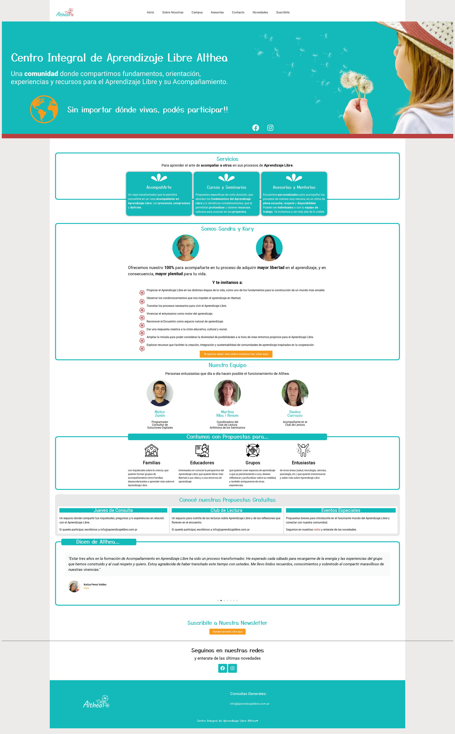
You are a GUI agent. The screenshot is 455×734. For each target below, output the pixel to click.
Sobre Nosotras (172, 12)
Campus (197, 12)
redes (317, 529)
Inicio (150, 12)
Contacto (238, 12)
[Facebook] (222, 668)
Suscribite (283, 12)
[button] (61, 572)
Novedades (260, 12)
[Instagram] (232, 668)
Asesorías (217, 12)
